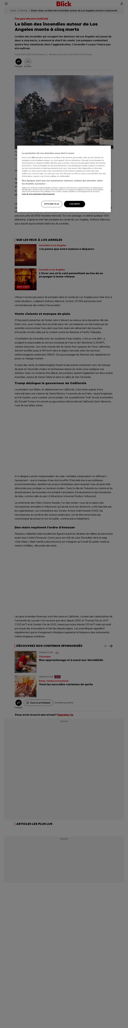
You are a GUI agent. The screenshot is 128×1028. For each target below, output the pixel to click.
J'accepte (74, 204)
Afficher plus (51, 204)
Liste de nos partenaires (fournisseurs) (38, 194)
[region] (64, 178)
